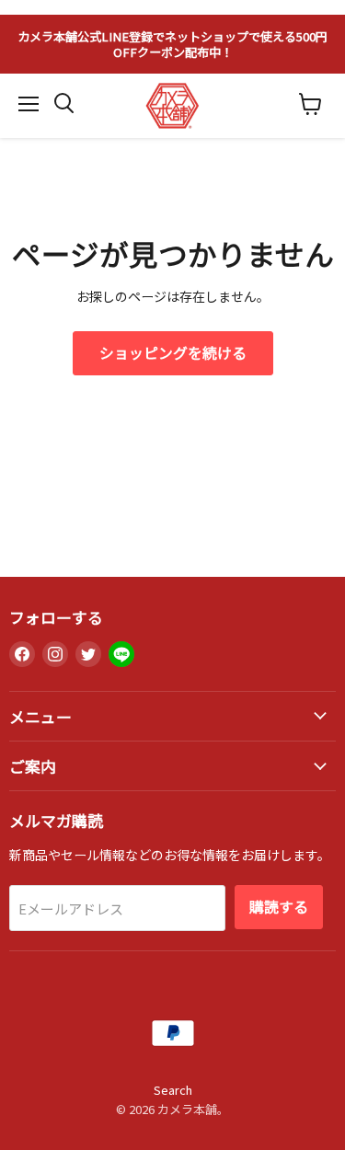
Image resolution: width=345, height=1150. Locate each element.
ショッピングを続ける (173, 352)
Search (173, 1089)
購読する (278, 906)
